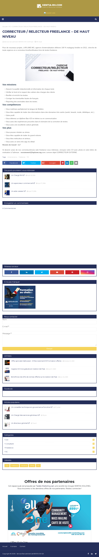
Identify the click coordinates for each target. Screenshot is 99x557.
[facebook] (11, 272)
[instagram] (88, 272)
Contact (22, 546)
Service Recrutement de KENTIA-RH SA (30, 554)
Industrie (24, 465)
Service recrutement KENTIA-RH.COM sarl (18, 42)
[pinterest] (72, 272)
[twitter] (42, 272)
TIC (28, 157)
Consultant (49, 444)
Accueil (4, 546)
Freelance (22, 157)
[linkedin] (27, 272)
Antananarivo (12, 157)
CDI (49, 440)
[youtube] (57, 272)
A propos (13, 546)
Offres (32, 465)
